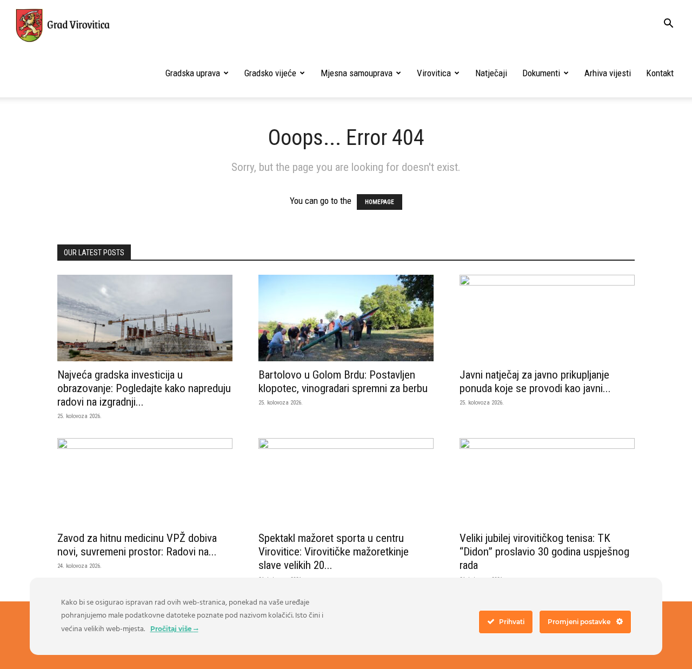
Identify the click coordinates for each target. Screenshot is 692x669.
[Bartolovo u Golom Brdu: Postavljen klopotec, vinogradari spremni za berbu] (346, 318)
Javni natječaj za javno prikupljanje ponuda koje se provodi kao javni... (535, 381)
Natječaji (491, 73)
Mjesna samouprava (356, 73)
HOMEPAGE (379, 202)
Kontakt (660, 73)
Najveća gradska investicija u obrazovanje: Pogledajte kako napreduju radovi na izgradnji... (144, 388)
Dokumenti (541, 73)
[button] (668, 24)
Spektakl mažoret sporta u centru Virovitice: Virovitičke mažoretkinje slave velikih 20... (333, 552)
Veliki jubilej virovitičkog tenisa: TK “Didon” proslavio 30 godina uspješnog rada (544, 552)
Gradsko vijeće (270, 73)
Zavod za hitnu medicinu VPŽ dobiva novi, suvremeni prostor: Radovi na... (137, 545)
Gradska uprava (192, 73)
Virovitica (434, 73)
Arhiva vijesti (607, 73)
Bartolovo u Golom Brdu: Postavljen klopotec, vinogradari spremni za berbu (343, 381)
